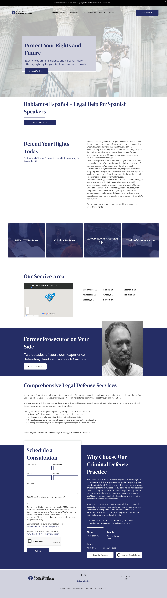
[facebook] (81, 575)
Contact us (91, 204)
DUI (29, 414)
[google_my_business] (85, 575)
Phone (56, 473)
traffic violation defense (45, 414)
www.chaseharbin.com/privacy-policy (43, 526)
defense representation (120, 144)
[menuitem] (55, 12)
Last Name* (58, 464)
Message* (31, 483)
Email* (29, 473)
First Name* (32, 464)
